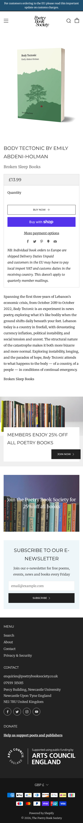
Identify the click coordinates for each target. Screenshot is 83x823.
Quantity (14, 192)
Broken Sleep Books (22, 166)
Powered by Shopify (41, 813)
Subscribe (40, 597)
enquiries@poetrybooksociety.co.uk (31, 676)
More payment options (41, 233)
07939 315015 (13, 683)
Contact (10, 649)
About (8, 642)
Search (9, 635)
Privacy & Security (18, 655)
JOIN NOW (64, 454)
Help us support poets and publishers (33, 735)
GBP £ (39, 785)
